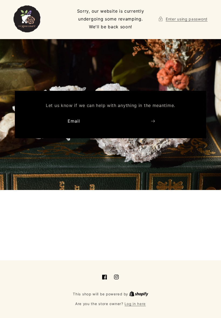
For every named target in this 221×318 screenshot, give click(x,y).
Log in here (135, 304)
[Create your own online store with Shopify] (138, 294)
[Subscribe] (153, 121)
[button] (183, 19)
